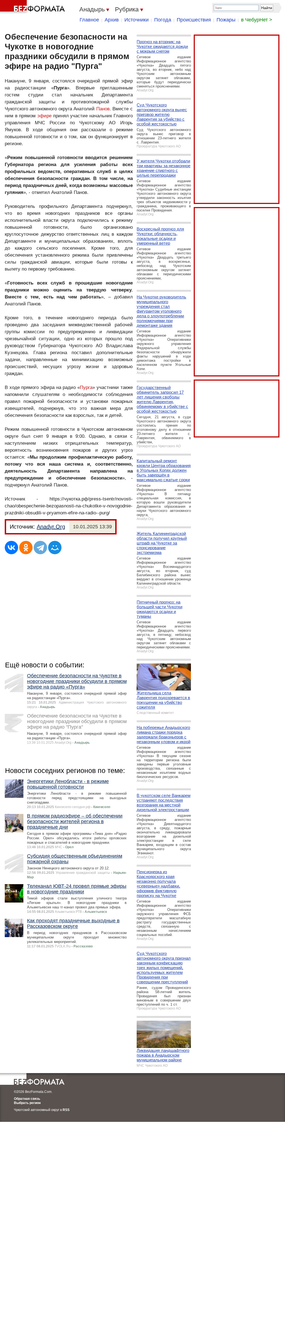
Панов (103, 108)
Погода (162, 20)
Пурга (86, 387)
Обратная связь (27, 1099)
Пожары (226, 20)
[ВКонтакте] (11, 547)
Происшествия (194, 20)
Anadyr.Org (51, 527)
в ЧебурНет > (256, 20)
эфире (44, 115)
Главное (89, 20)
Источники (136, 20)
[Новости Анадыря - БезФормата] (33, 7)
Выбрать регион (27, 1103)
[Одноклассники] (26, 547)
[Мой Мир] (55, 547)
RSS (66, 1110)
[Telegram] (40, 547)
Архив (112, 20)
